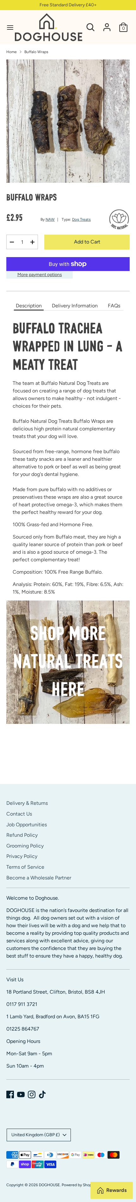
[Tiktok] (42, 1094)
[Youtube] (21, 1094)
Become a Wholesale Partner (38, 878)
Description (29, 306)
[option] (68, 121)
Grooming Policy (25, 846)
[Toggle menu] (8, 27)
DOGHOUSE (49, 1185)
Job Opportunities (26, 825)
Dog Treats (81, 219)
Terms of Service (25, 867)
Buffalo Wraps (36, 52)
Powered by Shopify (79, 1185)
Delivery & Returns (27, 803)
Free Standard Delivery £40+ (68, 5)
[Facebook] (10, 1094)
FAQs (114, 306)
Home (11, 52)
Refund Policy (22, 835)
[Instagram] (31, 1094)
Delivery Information (75, 306)
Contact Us (19, 814)
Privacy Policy (21, 856)
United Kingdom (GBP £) (35, 1134)
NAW (50, 219)
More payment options (39, 274)
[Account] (107, 25)
